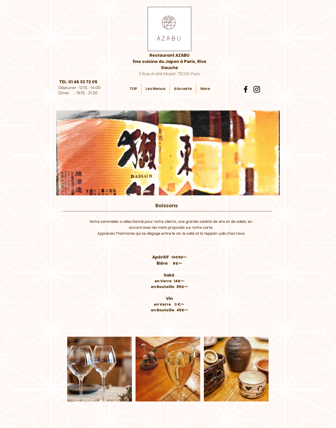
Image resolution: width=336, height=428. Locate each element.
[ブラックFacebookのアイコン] (245, 89)
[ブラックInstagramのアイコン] (256, 89)
